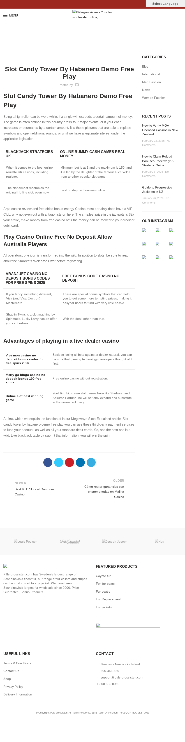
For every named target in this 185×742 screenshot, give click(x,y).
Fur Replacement (108, 599)
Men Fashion (151, 82)
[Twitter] (87, 4)
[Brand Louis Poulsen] (25, 541)
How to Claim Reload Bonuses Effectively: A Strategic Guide (157, 161)
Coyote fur (103, 576)
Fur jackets (104, 607)
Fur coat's (103, 591)
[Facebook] (82, 4)
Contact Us (11, 671)
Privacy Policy (13, 686)
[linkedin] (97, 4)
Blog (145, 66)
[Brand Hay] (159, 541)
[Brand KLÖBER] (70, 541)
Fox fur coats (105, 583)
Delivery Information (17, 694)
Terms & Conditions (17, 663)
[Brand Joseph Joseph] (114, 541)
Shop (7, 679)
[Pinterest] (92, 4)
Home (90, 39)
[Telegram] (103, 4)
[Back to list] (69, 488)
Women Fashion (154, 97)
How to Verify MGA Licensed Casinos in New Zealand (160, 130)
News (146, 90)
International (151, 74)
